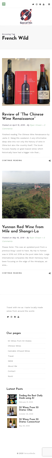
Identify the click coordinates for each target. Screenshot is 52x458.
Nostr (10, 376)
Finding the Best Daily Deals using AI (31, 396)
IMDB (10, 361)
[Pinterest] (40, 4)
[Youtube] (43, 4)
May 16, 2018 (18, 238)
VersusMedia (29, 453)
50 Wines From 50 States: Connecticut (29, 420)
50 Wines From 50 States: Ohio (29, 408)
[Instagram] (36, 4)
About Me (12, 366)
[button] (3, 4)
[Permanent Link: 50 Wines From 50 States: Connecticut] (12, 423)
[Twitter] (33, 4)
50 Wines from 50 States (19, 341)
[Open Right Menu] (49, 4)
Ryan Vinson (36, 125)
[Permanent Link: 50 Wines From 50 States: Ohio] (12, 411)
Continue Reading (12, 160)
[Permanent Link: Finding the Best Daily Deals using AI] (12, 399)
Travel (11, 356)
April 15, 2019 (18, 125)
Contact (11, 371)
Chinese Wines (14, 346)
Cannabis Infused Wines (19, 351)
